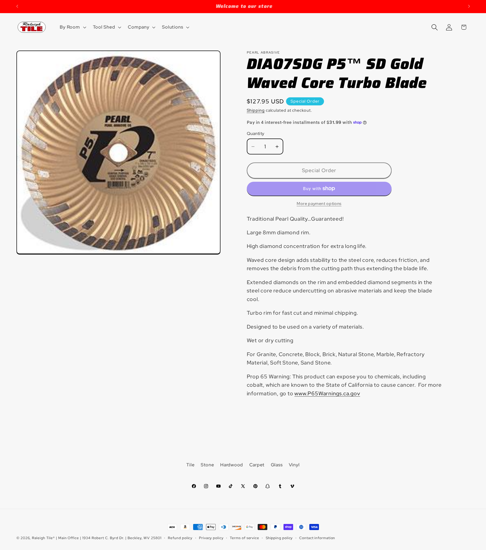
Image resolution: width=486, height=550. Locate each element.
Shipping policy (279, 537)
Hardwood (231, 465)
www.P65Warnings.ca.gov (327, 393)
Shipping (256, 110)
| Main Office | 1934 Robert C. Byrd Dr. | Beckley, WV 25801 (108, 537)
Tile (190, 465)
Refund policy (180, 537)
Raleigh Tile (42, 537)
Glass (277, 465)
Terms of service (244, 537)
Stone (207, 465)
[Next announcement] (469, 6)
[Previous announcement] (17, 6)
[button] (72, 27)
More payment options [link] (319, 203)
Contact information (317, 537)
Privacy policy (211, 537)
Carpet (257, 465)
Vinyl (294, 465)
